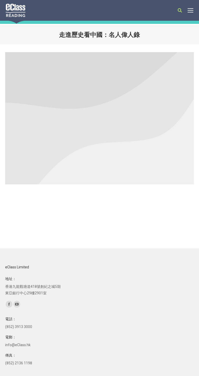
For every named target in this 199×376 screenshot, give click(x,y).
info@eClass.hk (18, 345)
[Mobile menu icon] (190, 10)
